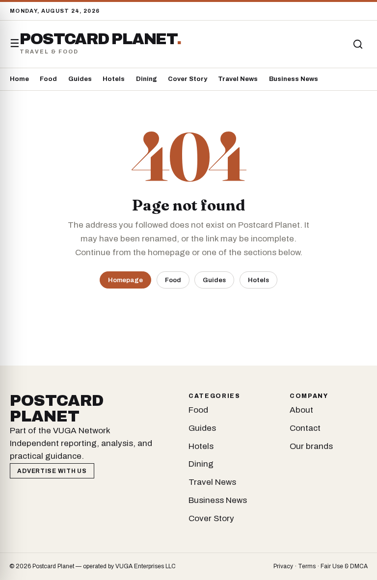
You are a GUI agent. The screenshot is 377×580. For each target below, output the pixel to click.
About (301, 410)
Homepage (125, 280)
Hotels (114, 79)
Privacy (283, 566)
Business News (293, 79)
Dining (146, 79)
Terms (307, 566)
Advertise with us (51, 471)
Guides (80, 79)
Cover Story (187, 79)
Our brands (311, 446)
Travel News (238, 79)
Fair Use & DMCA (344, 566)
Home (19, 79)
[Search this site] (358, 44)
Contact (305, 428)
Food (48, 79)
